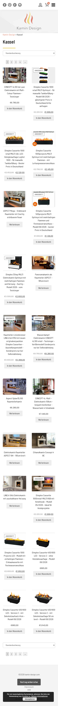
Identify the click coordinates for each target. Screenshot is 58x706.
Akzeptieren (30, 699)
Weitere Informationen (39, 696)
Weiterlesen (14, 224)
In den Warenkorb (14, 108)
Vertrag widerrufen (29, 682)
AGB (29, 690)
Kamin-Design (9, 34)
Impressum (29, 687)
